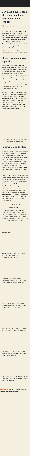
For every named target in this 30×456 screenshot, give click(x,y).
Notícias (5, 389)
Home (1, 389)
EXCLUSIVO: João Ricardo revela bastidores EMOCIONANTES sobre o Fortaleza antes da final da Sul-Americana (15, 378)
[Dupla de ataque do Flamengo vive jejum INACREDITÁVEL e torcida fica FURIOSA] (15, 318)
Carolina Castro (15, 207)
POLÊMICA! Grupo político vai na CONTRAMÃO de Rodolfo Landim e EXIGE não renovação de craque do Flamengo (14, 280)
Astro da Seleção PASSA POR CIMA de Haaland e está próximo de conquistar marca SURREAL (13, 255)
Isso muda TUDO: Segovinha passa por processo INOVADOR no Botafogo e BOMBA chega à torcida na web (14, 353)
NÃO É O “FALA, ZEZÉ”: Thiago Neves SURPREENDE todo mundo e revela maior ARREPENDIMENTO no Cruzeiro (14, 305)
